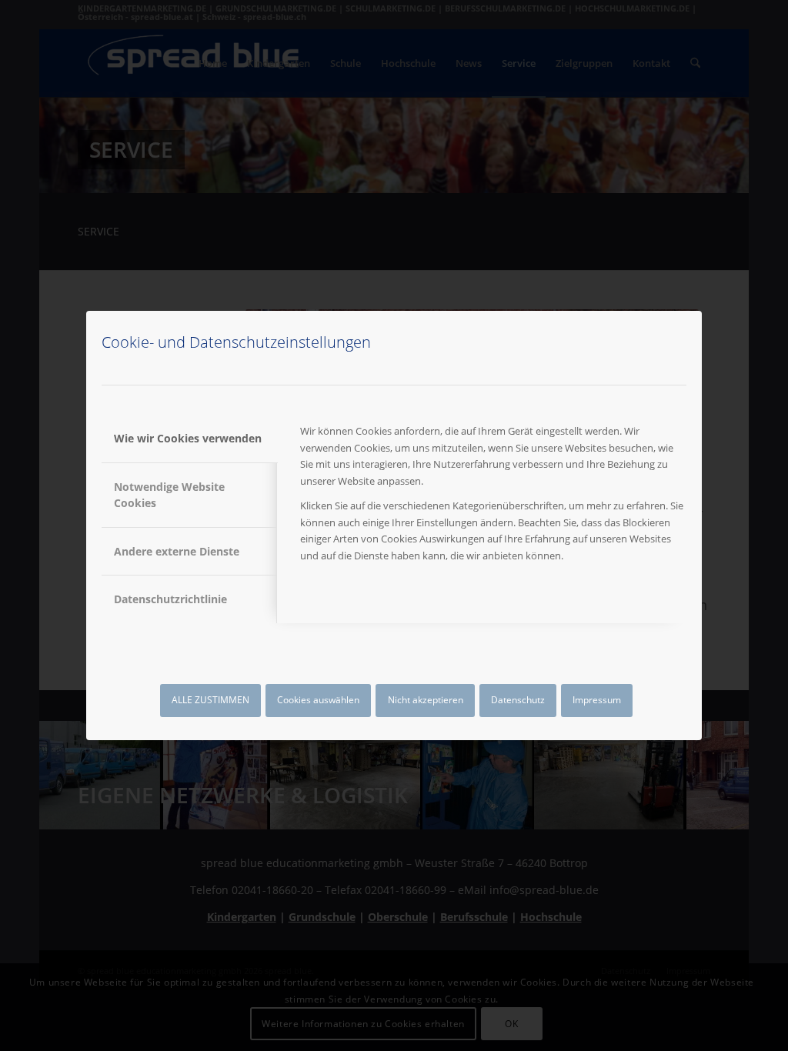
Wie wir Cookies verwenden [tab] (188, 438)
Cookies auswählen (318, 699)
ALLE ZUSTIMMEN (210, 699)
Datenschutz (518, 699)
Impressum (597, 699)
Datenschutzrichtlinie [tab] (170, 599)
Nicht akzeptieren (425, 699)
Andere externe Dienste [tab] (176, 551)
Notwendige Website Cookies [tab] (169, 494)
